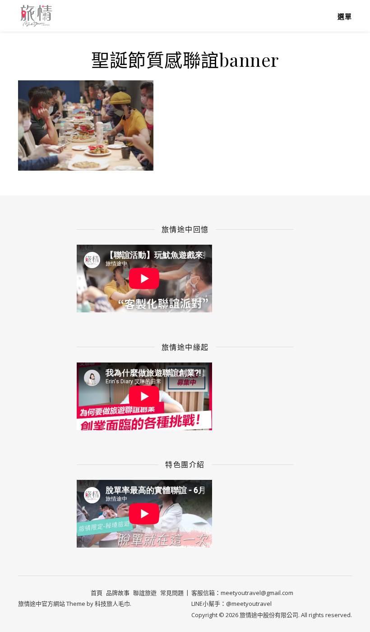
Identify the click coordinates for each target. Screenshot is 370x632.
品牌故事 (118, 593)
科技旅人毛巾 (112, 603)
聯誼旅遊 (145, 593)
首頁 (96, 593)
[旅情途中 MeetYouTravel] (36, 15)
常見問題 (172, 593)
